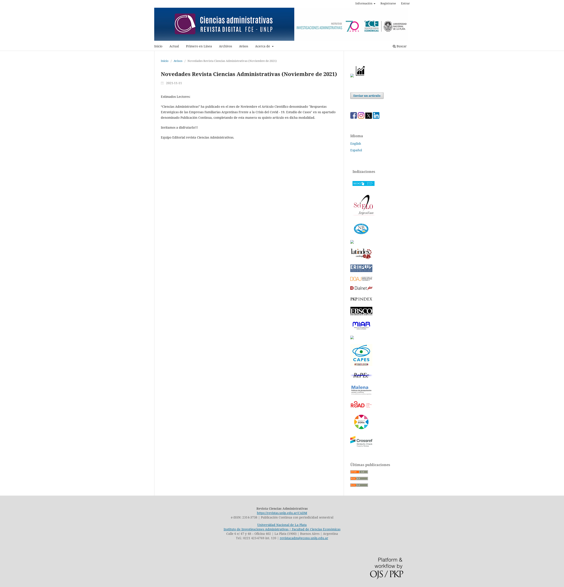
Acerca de (263, 46)
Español (356, 150)
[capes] (361, 365)
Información (364, 3)
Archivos (225, 46)
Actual (174, 46)
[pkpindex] (361, 301)
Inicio (158, 46)
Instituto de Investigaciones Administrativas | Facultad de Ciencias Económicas (282, 529)
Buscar (401, 46)
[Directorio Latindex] (352, 338)
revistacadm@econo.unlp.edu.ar (304, 538)
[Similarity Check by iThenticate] (361, 446)
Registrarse (388, 3)
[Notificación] (352, 76)
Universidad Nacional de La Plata (282, 525)
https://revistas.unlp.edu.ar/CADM (282, 513)
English (355, 143)
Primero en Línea (199, 46)
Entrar (405, 3)
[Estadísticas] (360, 76)
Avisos (243, 46)
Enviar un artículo (366, 96)
